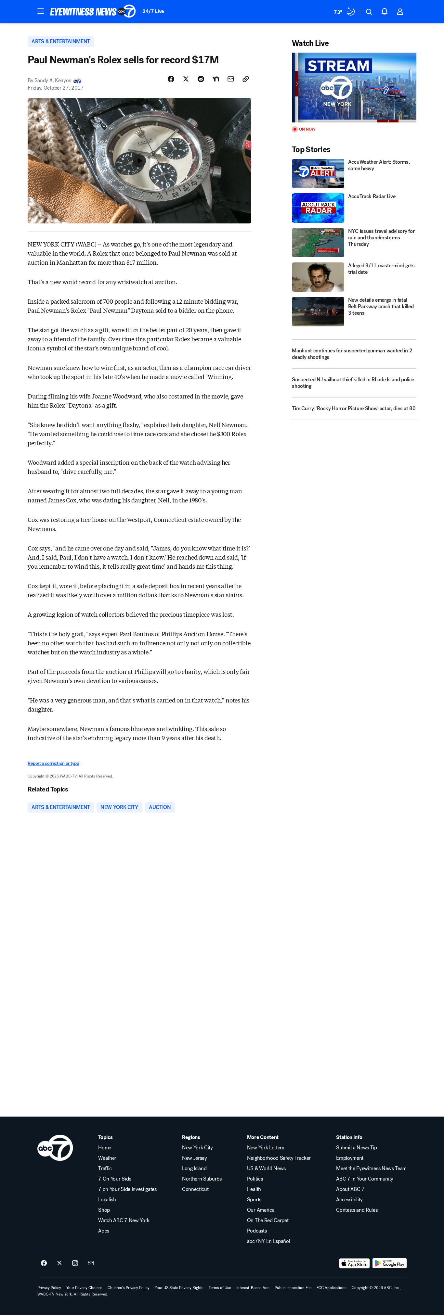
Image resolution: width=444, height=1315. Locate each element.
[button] (40, 11)
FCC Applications (331, 1288)
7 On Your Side (114, 1179)
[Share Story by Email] (230, 78)
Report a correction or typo (53, 763)
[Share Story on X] (185, 78)
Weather (107, 1158)
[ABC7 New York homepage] (93, 12)
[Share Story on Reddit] (200, 78)
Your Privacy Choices (84, 1288)
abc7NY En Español (268, 1241)
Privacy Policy (49, 1288)
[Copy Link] (245, 78)
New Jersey (194, 1158)
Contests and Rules (356, 1210)
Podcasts (257, 1230)
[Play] (354, 87)
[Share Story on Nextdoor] (215, 78)
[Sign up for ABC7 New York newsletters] (90, 1263)
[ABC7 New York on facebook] (43, 1263)
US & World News (266, 1168)
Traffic (105, 1168)
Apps (103, 1230)
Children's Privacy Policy (129, 1288)
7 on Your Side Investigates (127, 1189)
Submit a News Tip (356, 1147)
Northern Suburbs (202, 1179)
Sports (254, 1199)
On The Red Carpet (268, 1220)
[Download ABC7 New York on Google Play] (389, 1263)
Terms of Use (220, 1288)
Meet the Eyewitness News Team (371, 1168)
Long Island (194, 1168)
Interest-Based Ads (252, 1288)
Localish (107, 1199)
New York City (197, 1147)
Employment (349, 1158)
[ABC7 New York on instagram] (75, 1263)
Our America (260, 1210)
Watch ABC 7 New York (124, 1220)
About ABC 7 (350, 1189)
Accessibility (349, 1199)
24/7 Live (153, 11)
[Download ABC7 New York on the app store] (354, 1263)
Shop (104, 1210)
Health (254, 1189)
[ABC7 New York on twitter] (59, 1263)
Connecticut (195, 1189)
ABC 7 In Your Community (364, 1179)
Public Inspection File (293, 1288)
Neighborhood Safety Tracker (279, 1158)
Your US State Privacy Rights (179, 1288)
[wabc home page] (55, 1148)
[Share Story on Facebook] (170, 78)
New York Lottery (265, 1147)
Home (104, 1147)
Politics (255, 1179)
